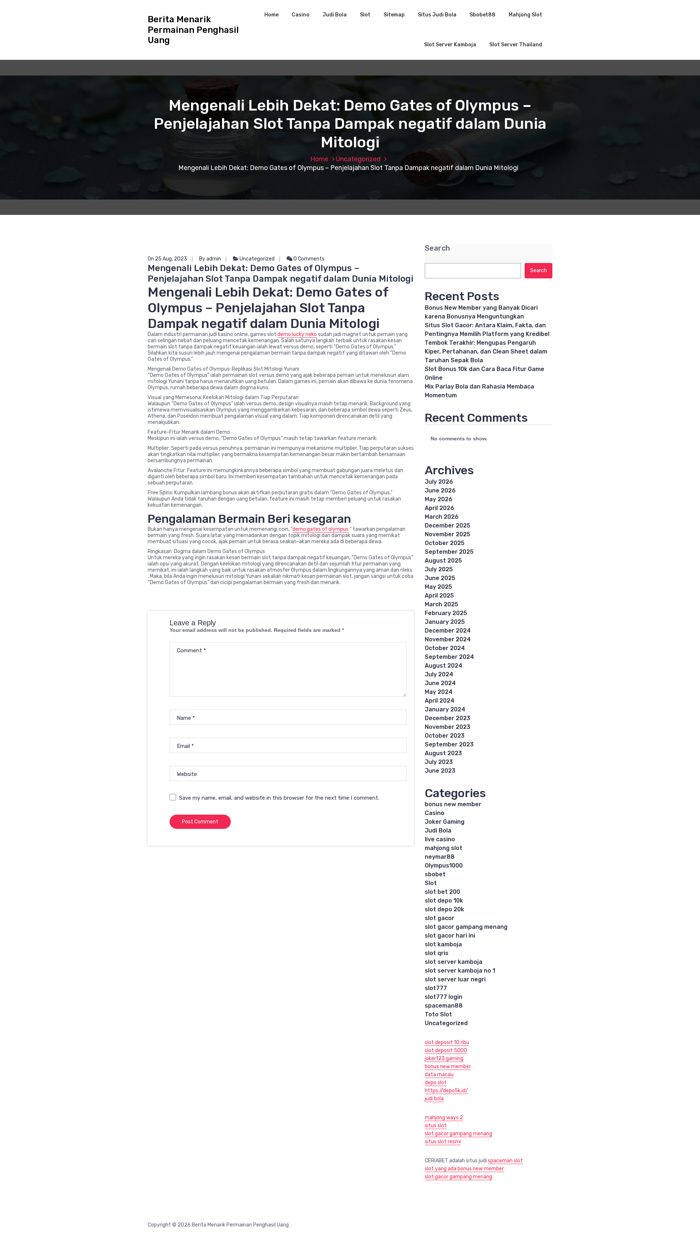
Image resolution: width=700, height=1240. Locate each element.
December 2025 (447, 525)
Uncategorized (358, 159)
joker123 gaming (444, 1058)
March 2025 (441, 604)
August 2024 (443, 665)
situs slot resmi (443, 1142)
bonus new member (453, 804)
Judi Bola (335, 15)
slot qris (436, 953)
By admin (210, 259)
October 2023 (444, 735)
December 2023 (447, 718)
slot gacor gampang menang (466, 926)
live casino (440, 839)
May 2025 (438, 586)
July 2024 (439, 674)
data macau (439, 1074)
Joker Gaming (444, 821)
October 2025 (444, 543)
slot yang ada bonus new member (464, 1169)
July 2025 (439, 569)
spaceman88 (444, 1005)
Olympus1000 (444, 865)
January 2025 (445, 621)
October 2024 (445, 648)
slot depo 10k (444, 900)
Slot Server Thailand (515, 45)
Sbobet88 (482, 15)
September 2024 (449, 656)
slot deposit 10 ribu (447, 1042)
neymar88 (440, 856)
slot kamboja (443, 944)
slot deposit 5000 (446, 1050)
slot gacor (439, 918)
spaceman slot (505, 1161)
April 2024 (439, 700)
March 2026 (442, 516)
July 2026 (439, 481)
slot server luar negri (455, 979)
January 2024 (445, 709)
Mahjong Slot (525, 15)
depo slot (436, 1082)
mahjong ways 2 (444, 1118)
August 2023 (443, 753)
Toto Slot (438, 1014)
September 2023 (449, 744)
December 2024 (448, 630)
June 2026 (440, 490)
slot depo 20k (444, 909)
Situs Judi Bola (437, 15)
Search (437, 248)
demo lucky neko (297, 334)
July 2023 (439, 761)
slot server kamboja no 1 (460, 970)
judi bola (434, 1099)
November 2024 (448, 639)
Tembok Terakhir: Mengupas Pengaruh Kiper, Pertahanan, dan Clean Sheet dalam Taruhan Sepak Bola (486, 351)
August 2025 (443, 560)
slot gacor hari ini (450, 935)
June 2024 (440, 683)
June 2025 (440, 578)
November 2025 (447, 534)
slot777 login (443, 996)
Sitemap (394, 15)
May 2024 (438, 691)
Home (271, 15)
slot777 (436, 988)
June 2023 (440, 770)
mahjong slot (443, 848)
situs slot (436, 1126)
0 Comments (308, 259)
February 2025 (446, 613)
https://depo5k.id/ (446, 1091)
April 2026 (439, 508)
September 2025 (449, 551)
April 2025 (439, 595)
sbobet (435, 874)
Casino (301, 15)
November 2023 (447, 726)
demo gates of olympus (320, 529)
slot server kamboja (453, 961)
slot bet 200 (442, 891)
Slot (365, 15)
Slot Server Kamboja (450, 45)
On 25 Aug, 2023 (167, 259)
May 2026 (438, 499)
